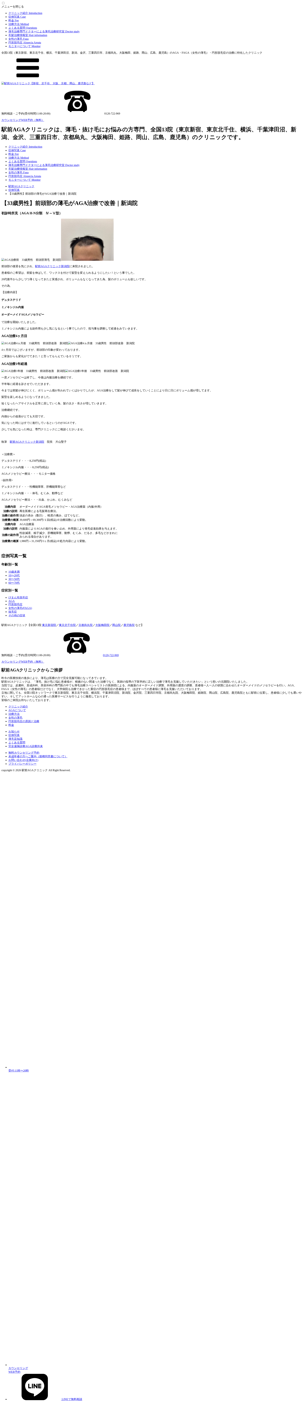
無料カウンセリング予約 (23, 752)
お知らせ (14, 731)
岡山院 (116, 625)
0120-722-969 (111, 655)
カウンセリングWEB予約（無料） (22, 120)
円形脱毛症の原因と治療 (23, 721)
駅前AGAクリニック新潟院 (52, 266)
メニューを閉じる (12, 6)
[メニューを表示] (27, 80)
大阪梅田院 (102, 625)
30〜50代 (14, 579)
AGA (11, 601)
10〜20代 (14, 575)
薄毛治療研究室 (44, 31)
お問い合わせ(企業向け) (23, 760)
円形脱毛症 (24, 42)
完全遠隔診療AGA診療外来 (25, 746)
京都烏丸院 (86, 625)
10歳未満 (14, 571)
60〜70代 (14, 582)
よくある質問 (22, 27)
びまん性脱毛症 (18, 597)
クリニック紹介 (25, 13)
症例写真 (17, 16)
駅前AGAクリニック (21, 186)
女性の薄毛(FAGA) (20, 608)
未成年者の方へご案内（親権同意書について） (37, 756)
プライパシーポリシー (22, 763)
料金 (13, 20)
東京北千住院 (67, 625)
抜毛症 (12, 611)
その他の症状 (16, 615)
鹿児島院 (129, 625)
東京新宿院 (49, 625)
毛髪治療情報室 (27, 35)
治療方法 (18, 24)
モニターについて (24, 46)
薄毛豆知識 (15, 738)
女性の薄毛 (18, 38)
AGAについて (17, 710)
